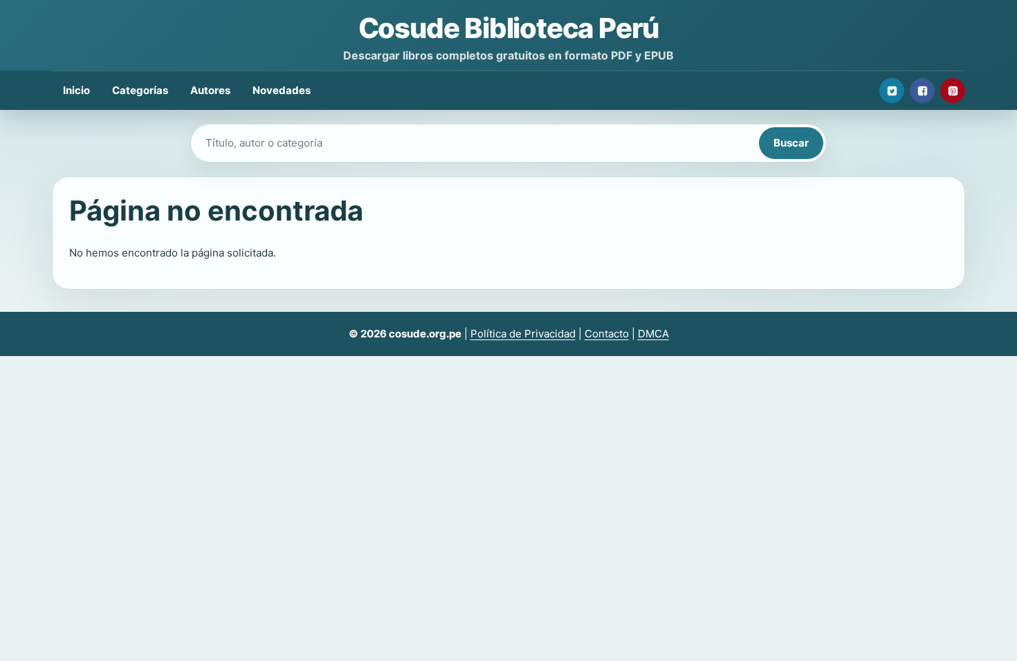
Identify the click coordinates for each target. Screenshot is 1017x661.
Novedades (282, 90)
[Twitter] (891, 90)
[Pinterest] (952, 90)
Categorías (140, 90)
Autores (210, 90)
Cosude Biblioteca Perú (508, 28)
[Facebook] (922, 90)
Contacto (607, 333)
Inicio (76, 90)
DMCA (653, 333)
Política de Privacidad (523, 333)
